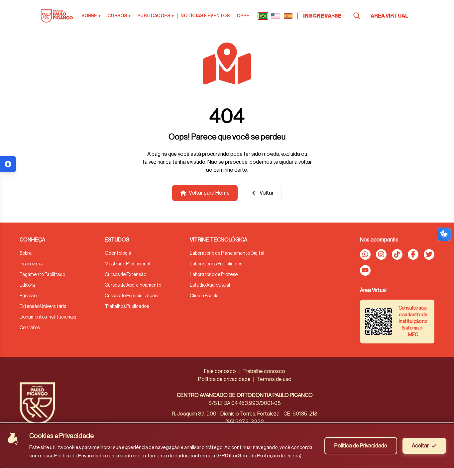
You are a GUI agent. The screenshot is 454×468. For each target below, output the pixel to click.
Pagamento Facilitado (42, 274)
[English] (275, 16)
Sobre (26, 253)
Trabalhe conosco (263, 371)
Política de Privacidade (360, 445)
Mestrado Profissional (127, 264)
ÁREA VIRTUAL (389, 16)
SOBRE (91, 16)
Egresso (28, 296)
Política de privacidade (224, 379)
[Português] (263, 16)
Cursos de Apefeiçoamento (133, 285)
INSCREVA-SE (322, 16)
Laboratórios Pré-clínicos (216, 264)
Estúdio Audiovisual (210, 285)
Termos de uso (274, 379)
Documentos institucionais (48, 317)
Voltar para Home (209, 193)
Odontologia (118, 253)
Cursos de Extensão (125, 274)
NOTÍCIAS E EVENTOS (205, 16)
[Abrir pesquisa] (356, 15)
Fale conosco (220, 371)
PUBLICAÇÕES (155, 16)
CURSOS (119, 16)
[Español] (288, 16)
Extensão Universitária (43, 306)
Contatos (30, 328)
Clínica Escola (204, 296)
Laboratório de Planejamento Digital (227, 253)
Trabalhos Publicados (127, 306)
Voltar (267, 193)
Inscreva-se (32, 264)
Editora (27, 285)
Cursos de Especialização (131, 296)
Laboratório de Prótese (214, 274)
